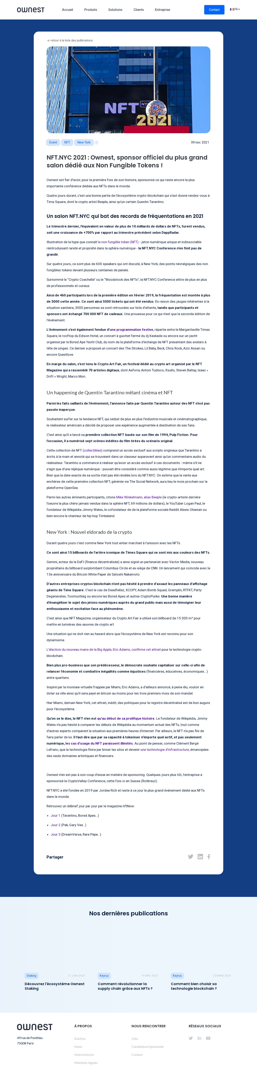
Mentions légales (86, 1062)
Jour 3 (55, 834)
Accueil (67, 10)
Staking (31, 975)
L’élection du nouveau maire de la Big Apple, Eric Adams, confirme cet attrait (104, 650)
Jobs (135, 1038)
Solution (80, 1038)
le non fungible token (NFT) (118, 242)
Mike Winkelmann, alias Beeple (139, 497)
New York (84, 142)
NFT (67, 142)
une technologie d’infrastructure (165, 750)
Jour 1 (55, 815)
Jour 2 (55, 825)
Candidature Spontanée (148, 1046)
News (78, 1046)
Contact (214, 10)
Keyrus (104, 975)
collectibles (92, 450)
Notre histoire (84, 1054)
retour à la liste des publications (71, 40)
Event (53, 142)
